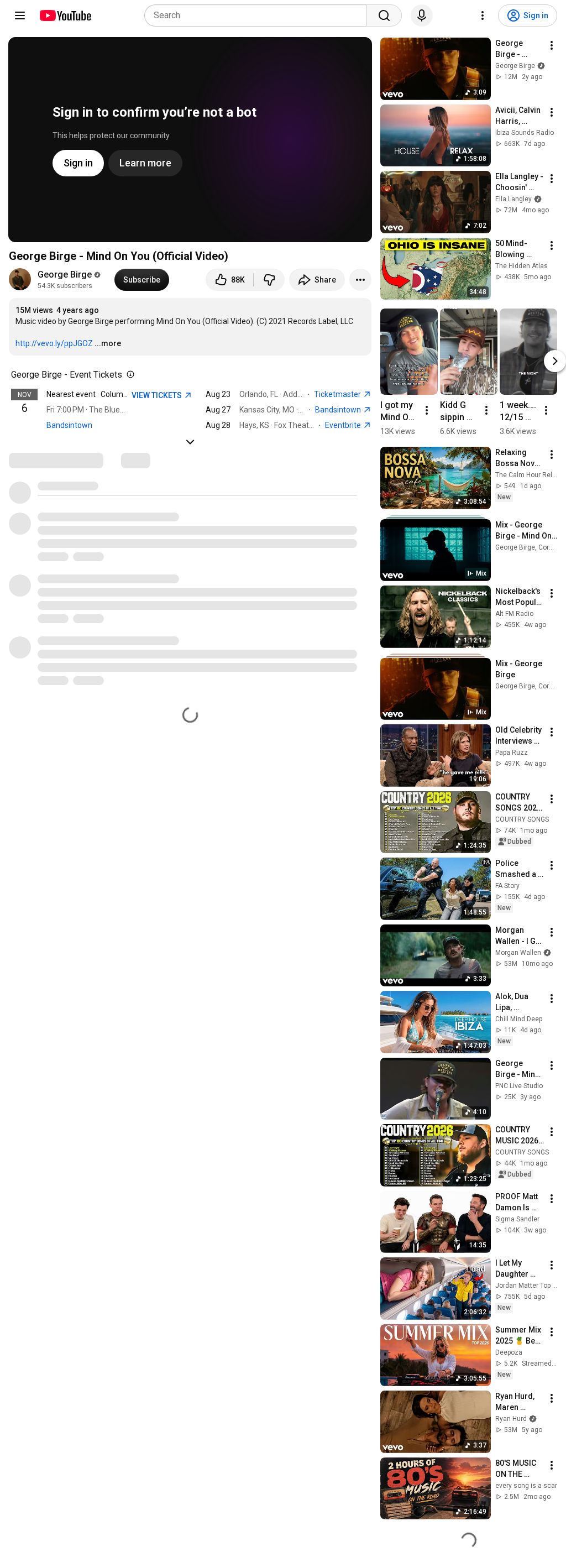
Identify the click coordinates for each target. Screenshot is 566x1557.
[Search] (384, 15)
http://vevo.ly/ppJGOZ (54, 343)
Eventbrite (344, 425)
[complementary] (128, 375)
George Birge (65, 274)
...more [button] (108, 343)
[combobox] (259, 15)
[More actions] (360, 280)
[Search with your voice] (422, 15)
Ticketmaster (338, 394)
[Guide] (20, 15)
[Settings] (482, 15)
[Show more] (190, 441)
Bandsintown (69, 425)
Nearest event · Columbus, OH (98, 394)
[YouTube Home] (65, 15)
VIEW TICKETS (158, 395)
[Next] (555, 361)
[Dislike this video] (269, 280)
